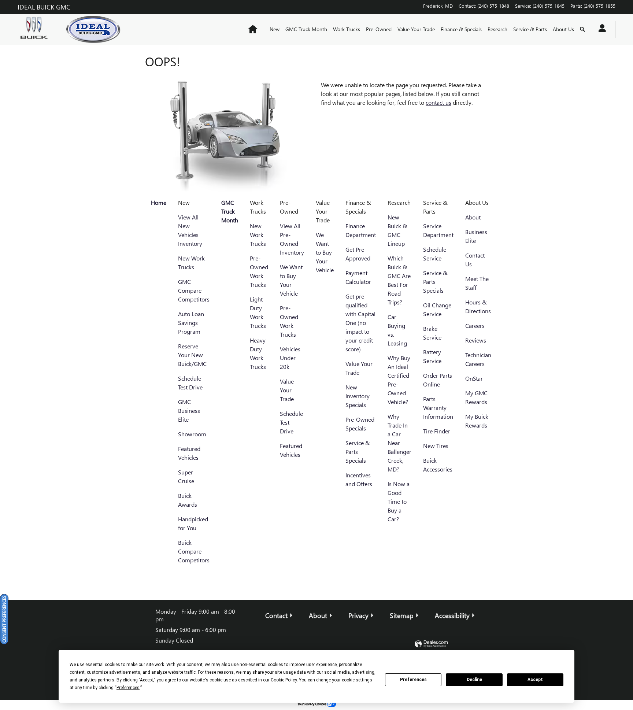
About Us (563, 29)
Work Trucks (346, 29)
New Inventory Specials (357, 395)
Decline (474, 679)
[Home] (36, 29)
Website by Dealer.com (431, 644)
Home (158, 202)
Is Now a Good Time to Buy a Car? (399, 501)
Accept (535, 679)
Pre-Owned (379, 29)
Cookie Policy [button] (284, 680)
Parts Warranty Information (438, 407)
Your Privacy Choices (312, 704)
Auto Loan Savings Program (191, 322)
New (275, 29)
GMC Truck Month (306, 29)
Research (497, 29)
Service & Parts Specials (357, 451)
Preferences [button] (128, 687)
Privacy (358, 615)
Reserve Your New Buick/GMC (192, 354)
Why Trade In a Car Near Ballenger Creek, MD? (399, 443)
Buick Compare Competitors (194, 551)
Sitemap (402, 615)
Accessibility (452, 615)
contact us (438, 102)
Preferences (413, 679)
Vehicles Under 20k (290, 357)
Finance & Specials (461, 29)
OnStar (474, 378)
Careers (475, 325)
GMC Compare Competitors (194, 290)
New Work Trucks (258, 234)
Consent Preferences (4, 619)
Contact (276, 615)
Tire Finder (436, 431)
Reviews (475, 340)
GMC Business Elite (189, 410)
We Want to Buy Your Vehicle (325, 252)
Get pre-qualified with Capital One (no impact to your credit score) (360, 322)
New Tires (435, 446)
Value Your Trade (416, 29)
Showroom (192, 434)
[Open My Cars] (600, 29)
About (473, 217)
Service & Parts (530, 29)
